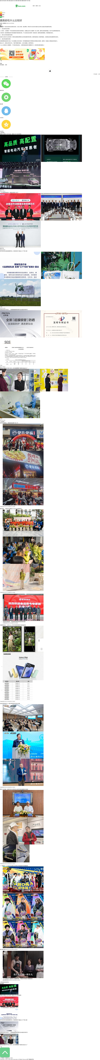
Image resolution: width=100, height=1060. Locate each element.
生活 (14, 0)
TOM (1, 506)
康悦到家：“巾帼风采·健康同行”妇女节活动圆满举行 (11, 508)
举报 (1, 63)
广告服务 (6, 1058)
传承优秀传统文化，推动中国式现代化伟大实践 (10, 703)
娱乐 (5, 0)
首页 (1, 0)
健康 (23, 0)
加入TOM (10, 1058)
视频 (18, 0)
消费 (25, 0)
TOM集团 (2, 1058)
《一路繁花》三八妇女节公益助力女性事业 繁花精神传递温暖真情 (14, 865)
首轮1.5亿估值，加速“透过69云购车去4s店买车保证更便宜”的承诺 (14, 789)
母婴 (16, 0)
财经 (20, 0)
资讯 (3, 0)
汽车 (27, 0)
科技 (29, 0)
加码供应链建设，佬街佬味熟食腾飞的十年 (9, 422)
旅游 (12, 0)
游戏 (10, 0)
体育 (7, 0)
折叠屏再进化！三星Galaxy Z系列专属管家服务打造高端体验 (13, 625)
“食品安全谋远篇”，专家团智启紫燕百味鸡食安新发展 (14, 621)
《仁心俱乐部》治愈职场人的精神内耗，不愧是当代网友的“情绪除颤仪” (18, 978)
